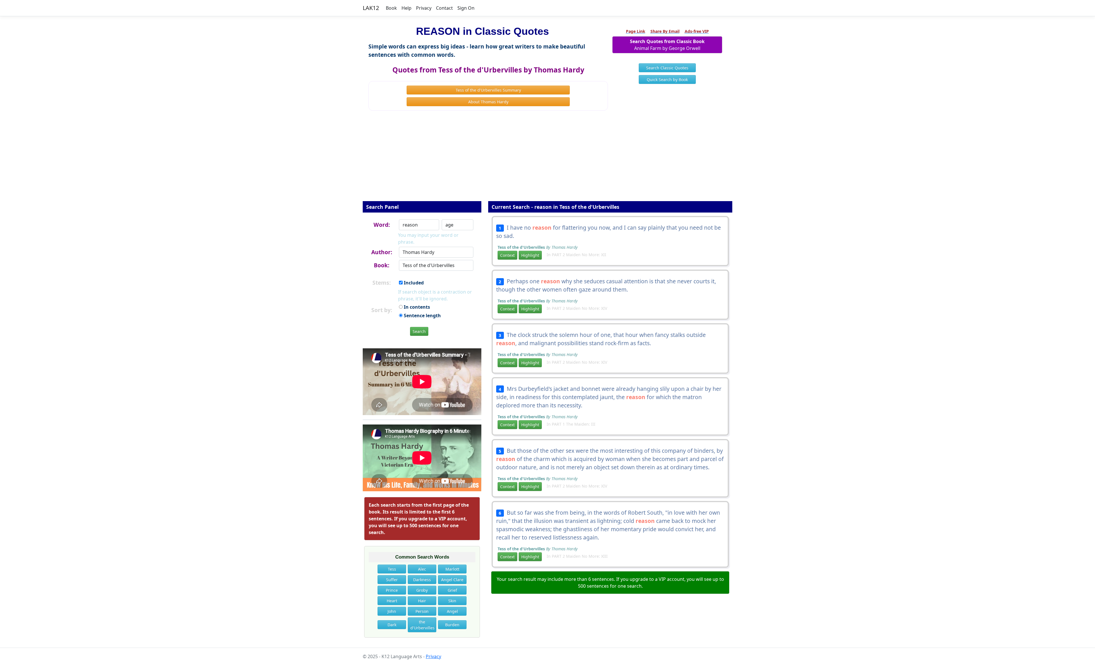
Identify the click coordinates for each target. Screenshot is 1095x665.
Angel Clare (452, 579)
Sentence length (422, 315)
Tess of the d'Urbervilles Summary (488, 90)
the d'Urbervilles (422, 624)
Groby (422, 590)
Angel (452, 611)
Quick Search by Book (667, 79)
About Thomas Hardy (488, 101)
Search (419, 331)
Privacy (423, 8)
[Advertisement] (547, 160)
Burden (452, 624)
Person (422, 611)
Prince (392, 590)
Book (391, 8)
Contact (444, 8)
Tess (392, 569)
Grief (452, 590)
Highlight (530, 255)
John (392, 611)
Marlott (452, 569)
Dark (392, 624)
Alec (422, 569)
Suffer (392, 579)
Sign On (465, 8)
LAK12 (371, 8)
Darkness (422, 579)
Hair (422, 600)
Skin (452, 600)
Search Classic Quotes (667, 67)
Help (406, 8)
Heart (392, 600)
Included (413, 283)
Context (507, 255)
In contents (416, 307)
